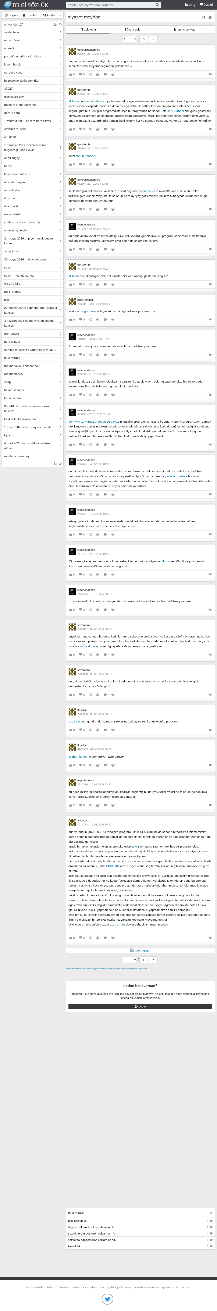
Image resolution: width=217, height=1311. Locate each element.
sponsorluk (169, 1287)
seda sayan (76, 721)
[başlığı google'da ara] (210, 17)
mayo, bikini (142, 968)
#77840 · (93, 553)
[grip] (170, 61)
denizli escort (132, 973)
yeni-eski (134, 29)
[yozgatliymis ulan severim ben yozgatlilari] (97, 866)
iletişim (51, 1287)
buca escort (113, 973)
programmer (88, 311)
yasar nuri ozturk (176, 476)
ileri (56, 24)
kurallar (65, 1287)
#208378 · (94, 674)
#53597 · (93, 374)
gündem (32, 15)
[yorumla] (105, 74)
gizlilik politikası (119, 1287)
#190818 (112, 866)
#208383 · (94, 749)
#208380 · (94, 714)
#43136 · (93, 339)
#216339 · (94, 784)
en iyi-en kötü (186, 29)
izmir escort (74, 973)
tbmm (166, 561)
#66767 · (93, 464)
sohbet (135, 968)
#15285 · (93, 303)
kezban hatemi (78, 756)
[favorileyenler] (112, 74)
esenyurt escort (125, 978)
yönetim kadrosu (146, 1287)
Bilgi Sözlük (29, 5)
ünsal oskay (91, 646)
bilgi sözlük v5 (138, 1220)
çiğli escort (150, 973)
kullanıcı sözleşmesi (88, 1287)
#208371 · (94, 629)
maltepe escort (93, 973)
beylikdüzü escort (149, 978)
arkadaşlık (128, 968)
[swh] (146, 486)
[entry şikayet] (210, 74)
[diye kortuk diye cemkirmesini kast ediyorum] (138, 846)
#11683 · (93, 228)
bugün (13, 15)
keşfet (51, 15)
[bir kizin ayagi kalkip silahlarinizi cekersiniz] (136, 846)
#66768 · (93, 513)
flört (122, 968)
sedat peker (147, 191)
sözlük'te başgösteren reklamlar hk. (138, 1233)
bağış (185, 1287)
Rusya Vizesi (70, 968)
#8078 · (92, 93)
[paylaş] (90, 74)
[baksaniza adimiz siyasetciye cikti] (154, 311)
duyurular (77, 1213)
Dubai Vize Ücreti (114, 968)
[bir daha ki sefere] (131, 66)
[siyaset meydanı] (153, 39)
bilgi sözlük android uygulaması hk (138, 1227)
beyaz (115, 421)
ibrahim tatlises (94, 101)
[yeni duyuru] (211, 1212)
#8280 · (92, 183)
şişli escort (105, 978)
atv (102, 526)
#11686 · (93, 268)
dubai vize (78, 968)
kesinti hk (138, 1246)
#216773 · (94, 824)
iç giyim (96, 968)
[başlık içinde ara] (204, 17)
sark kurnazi (175, 111)
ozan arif (115, 924)
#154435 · (94, 594)
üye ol (208, 5)
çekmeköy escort (171, 973)
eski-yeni (89, 29)
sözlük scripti (88, 968)
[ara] (157, 4)
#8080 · (92, 148)
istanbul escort (86, 978)
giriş (191, 5)
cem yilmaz (76, 421)
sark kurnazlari (85, 155)
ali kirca (73, 101)
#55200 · (93, 414)
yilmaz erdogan (95, 421)
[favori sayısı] (97, 74)
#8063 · (92, 53)
